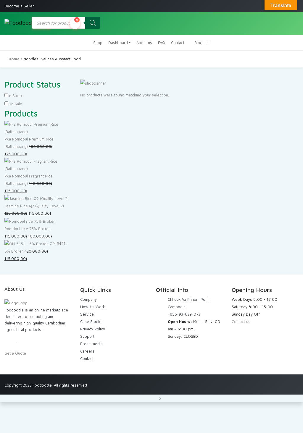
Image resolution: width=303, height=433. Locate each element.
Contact (177, 42)
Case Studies (92, 321)
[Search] (92, 23)
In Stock (15, 95)
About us (144, 42)
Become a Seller (19, 6)
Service (87, 314)
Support (87, 336)
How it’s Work (92, 306)
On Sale (15, 103)
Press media (91, 343)
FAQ (161, 42)
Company (88, 299)
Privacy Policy (92, 329)
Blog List (201, 42)
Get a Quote (15, 353)
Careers (87, 351)
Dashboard (118, 42)
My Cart (77, 19)
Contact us (241, 321)
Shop (97, 42)
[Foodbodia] (18, 22)
